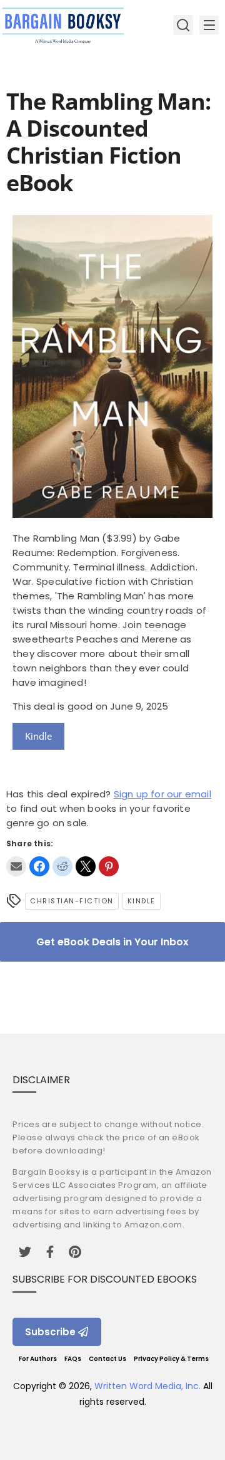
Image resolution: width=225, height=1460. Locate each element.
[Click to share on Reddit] (62, 866)
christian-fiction (72, 901)
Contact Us (107, 1358)
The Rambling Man (55, 538)
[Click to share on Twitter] (86, 866)
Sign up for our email (162, 794)
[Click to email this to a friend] (16, 866)
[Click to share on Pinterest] (109, 866)
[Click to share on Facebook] (39, 866)
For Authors (38, 1358)
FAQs (72, 1358)
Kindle (38, 736)
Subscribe (50, 1331)
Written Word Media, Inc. (147, 1386)
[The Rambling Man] (112, 514)
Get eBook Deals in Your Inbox (112, 942)
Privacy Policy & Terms (171, 1358)
